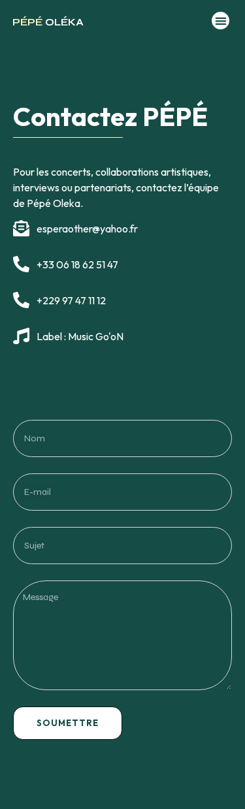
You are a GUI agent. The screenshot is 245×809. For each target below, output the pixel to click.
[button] (220, 20)
